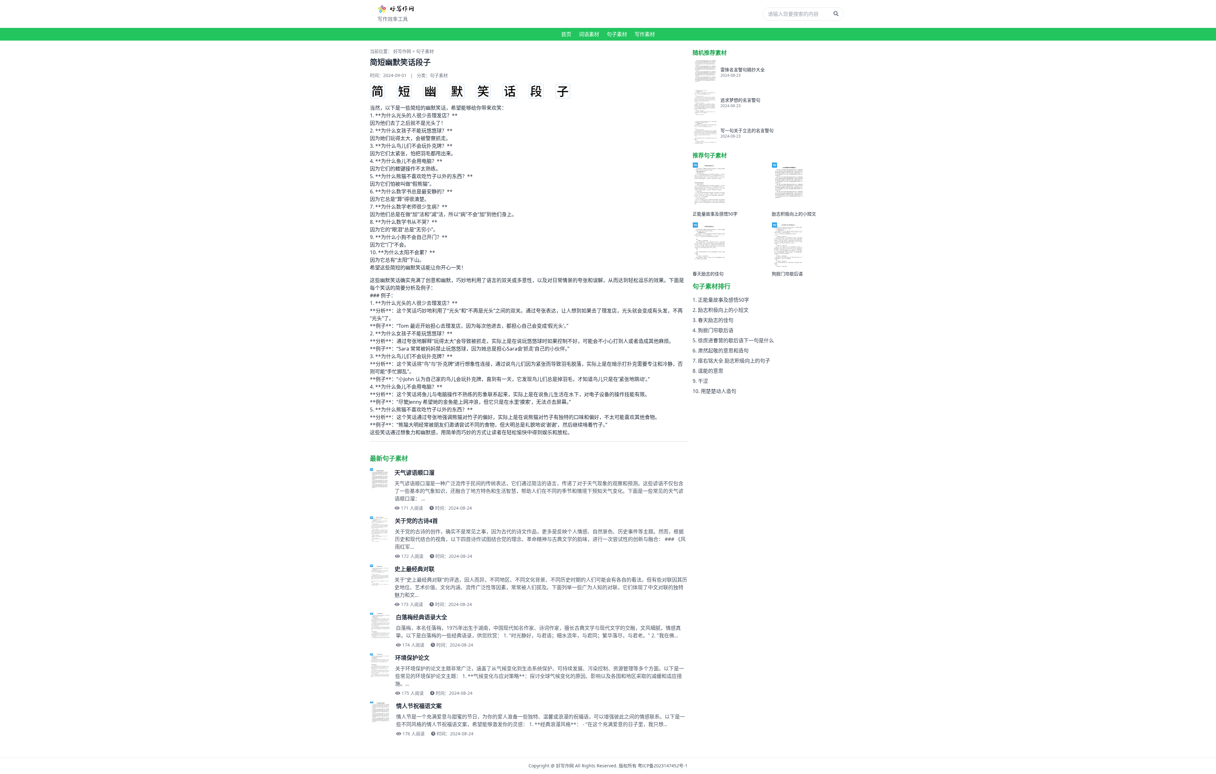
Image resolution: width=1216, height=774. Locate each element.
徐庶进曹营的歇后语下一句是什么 (736, 340)
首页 (566, 34)
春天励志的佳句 (715, 320)
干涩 (703, 380)
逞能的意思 (710, 370)
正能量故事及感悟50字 (723, 299)
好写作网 (402, 51)
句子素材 (617, 34)
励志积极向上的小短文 (723, 309)
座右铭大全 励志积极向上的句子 (734, 360)
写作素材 (645, 34)
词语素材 (589, 34)
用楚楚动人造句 (718, 391)
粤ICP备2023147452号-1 (662, 766)
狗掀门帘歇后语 (715, 330)
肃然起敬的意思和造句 (723, 350)
